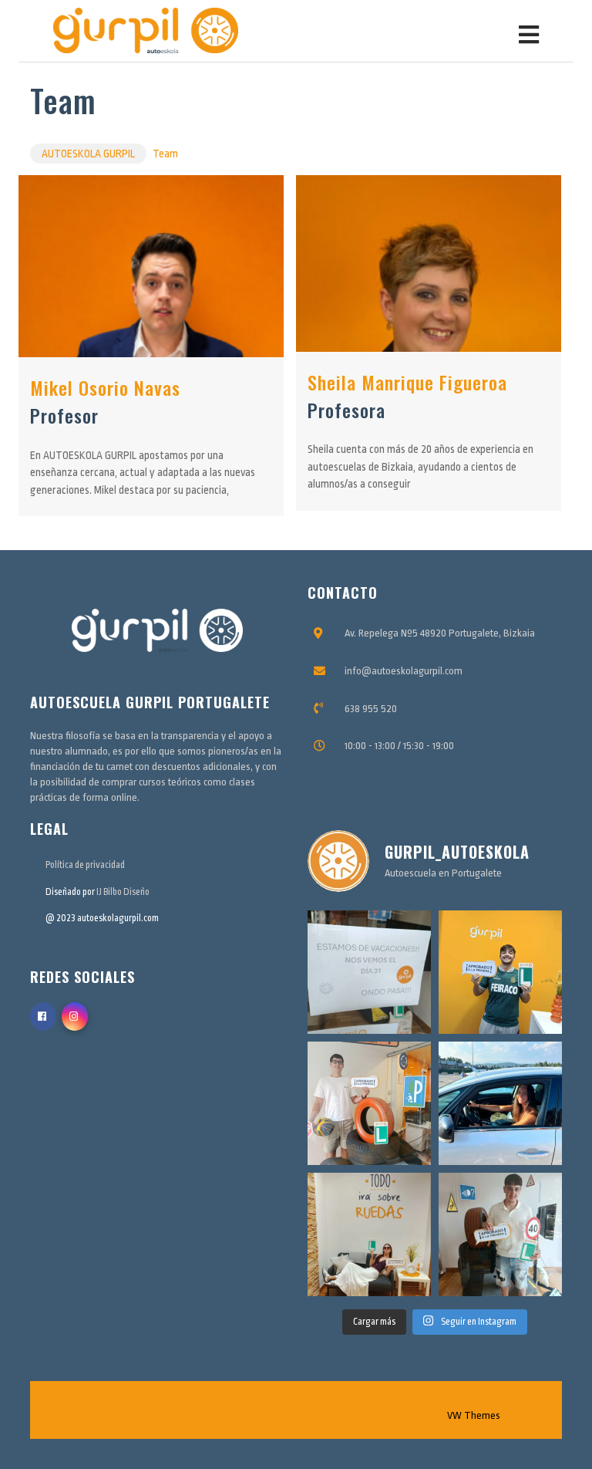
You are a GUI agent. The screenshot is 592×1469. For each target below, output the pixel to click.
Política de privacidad (85, 864)
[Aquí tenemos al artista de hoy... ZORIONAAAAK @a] (500, 1234)
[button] (429, 31)
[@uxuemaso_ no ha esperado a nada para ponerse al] (500, 1103)
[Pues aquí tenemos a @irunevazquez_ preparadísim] (369, 1234)
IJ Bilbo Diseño (123, 891)
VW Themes (472, 1415)
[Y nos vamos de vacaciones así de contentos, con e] (500, 972)
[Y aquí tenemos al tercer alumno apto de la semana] (369, 1103)
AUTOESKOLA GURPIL (88, 153)
